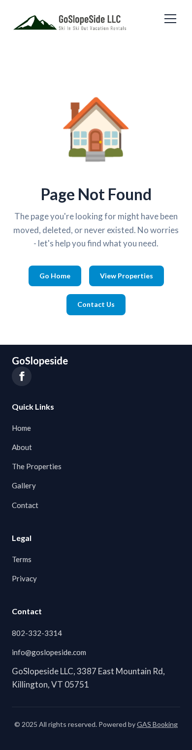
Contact (25, 505)
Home (21, 427)
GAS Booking (157, 724)
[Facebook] (22, 376)
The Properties (37, 466)
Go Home (54, 275)
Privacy (24, 578)
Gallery (24, 485)
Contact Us (96, 304)
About (22, 447)
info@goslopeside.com (49, 652)
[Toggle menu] (170, 18)
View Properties (126, 275)
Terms (22, 559)
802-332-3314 (37, 633)
